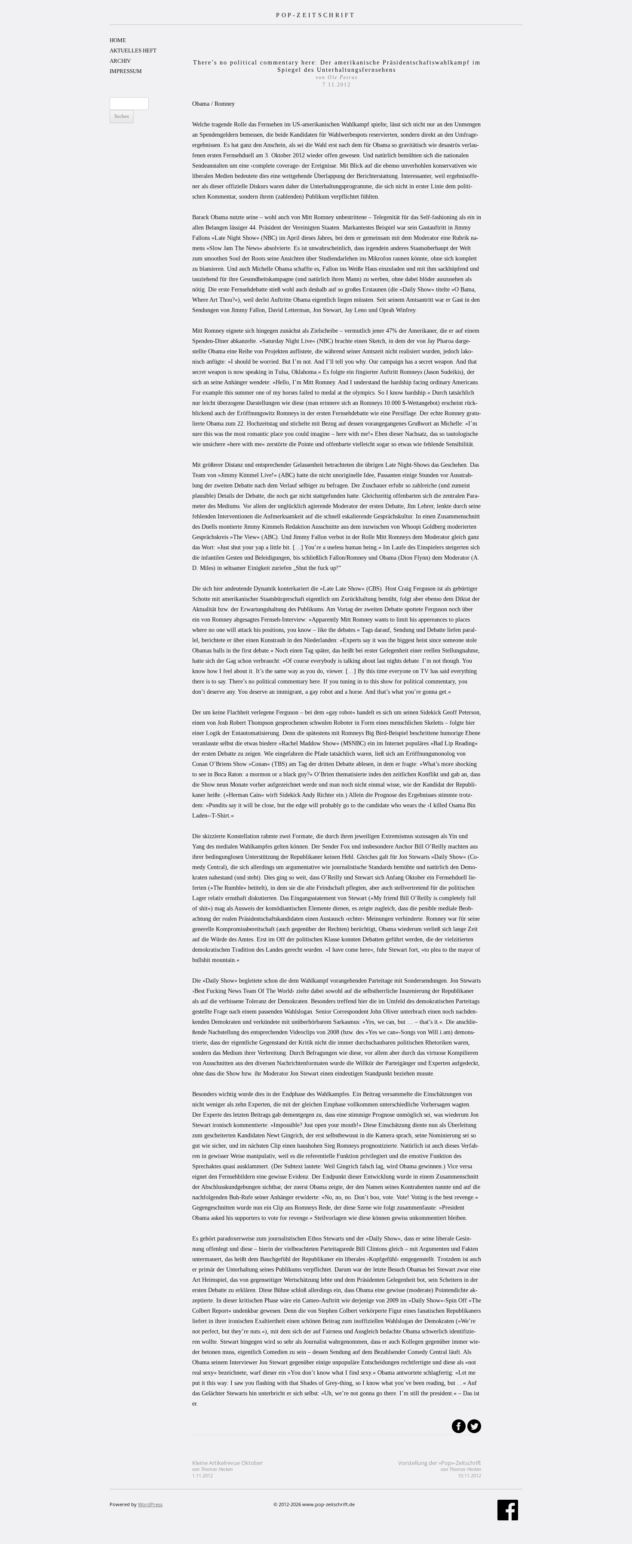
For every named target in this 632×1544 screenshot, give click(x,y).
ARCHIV (120, 61)
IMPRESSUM (126, 71)
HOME (118, 40)
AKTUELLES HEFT (133, 50)
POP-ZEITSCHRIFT (316, 15)
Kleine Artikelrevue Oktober (227, 1469)
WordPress (150, 1504)
